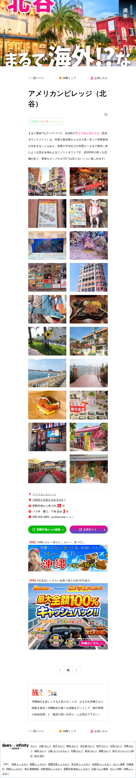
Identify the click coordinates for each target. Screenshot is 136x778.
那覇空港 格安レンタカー (77, 769)
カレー (33, 746)
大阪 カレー (45, 746)
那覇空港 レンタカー (59, 764)
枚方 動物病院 (32, 769)
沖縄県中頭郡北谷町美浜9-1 (49, 500)
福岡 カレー (40, 751)
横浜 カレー (73, 746)
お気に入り (101, 78)
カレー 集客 (119, 764)
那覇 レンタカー (38, 764)
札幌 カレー (77, 751)
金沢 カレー (59, 746)
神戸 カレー (102, 746)
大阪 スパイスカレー (58, 751)
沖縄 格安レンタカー (51, 769)
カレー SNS (116, 769)
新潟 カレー (91, 751)
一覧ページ (37, 78)
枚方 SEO (39, 756)
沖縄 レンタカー (19, 764)
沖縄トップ (69, 78)
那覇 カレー (105, 751)
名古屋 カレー (87, 746)
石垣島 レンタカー (101, 764)
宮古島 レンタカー (80, 764)
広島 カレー (116, 746)
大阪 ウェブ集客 (99, 769)
